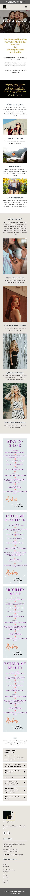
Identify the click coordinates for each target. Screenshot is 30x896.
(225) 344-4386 (20, 1)
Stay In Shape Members (15, 278)
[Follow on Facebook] (4, 833)
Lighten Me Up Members (15, 373)
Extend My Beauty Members (15, 422)
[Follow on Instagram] (8, 833)
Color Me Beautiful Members (15, 325)
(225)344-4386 (13, 851)
